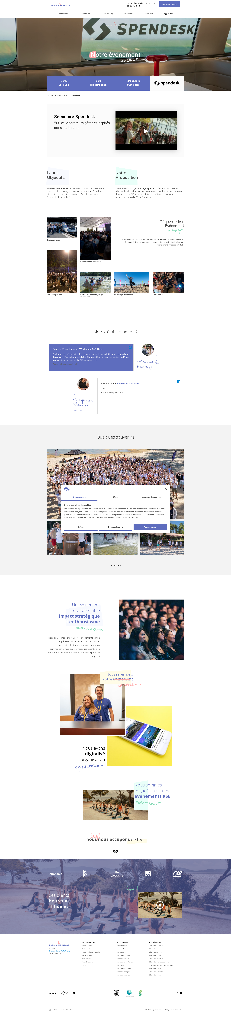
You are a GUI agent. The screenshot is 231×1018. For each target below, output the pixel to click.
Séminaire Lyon (121, 952)
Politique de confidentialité (173, 1010)
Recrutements (87, 955)
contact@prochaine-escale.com (141, 3)
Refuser (81, 527)
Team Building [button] (107, 14)
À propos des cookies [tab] (151, 497)
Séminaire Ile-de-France (124, 962)
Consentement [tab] (79, 497)
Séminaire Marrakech (123, 975)
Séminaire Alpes (121, 965)
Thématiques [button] (84, 14)
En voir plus (115, 565)
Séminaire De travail (156, 975)
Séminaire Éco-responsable (159, 962)
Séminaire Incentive (156, 959)
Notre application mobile (91, 952)
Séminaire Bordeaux (123, 955)
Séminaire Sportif (155, 955)
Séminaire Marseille (123, 959)
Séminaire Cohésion (156, 945)
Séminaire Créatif (155, 968)
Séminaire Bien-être (156, 972)
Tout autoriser (150, 527)
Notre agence (87, 945)
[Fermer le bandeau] (166, 489)
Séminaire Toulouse (123, 949)
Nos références (87, 962)
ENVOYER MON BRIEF (169, 4)
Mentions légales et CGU (153, 1010)
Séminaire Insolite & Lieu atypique (161, 965)
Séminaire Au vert (155, 952)
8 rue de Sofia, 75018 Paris (59, 951)
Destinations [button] (63, 14)
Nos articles (86, 959)
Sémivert (149, 14)
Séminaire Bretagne (123, 972)
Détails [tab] (116, 497)
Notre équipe (87, 949)
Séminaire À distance (156, 949)
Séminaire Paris (121, 945)
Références (129, 14)
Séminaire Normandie (123, 968)
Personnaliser (114, 527)
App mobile (168, 14)
